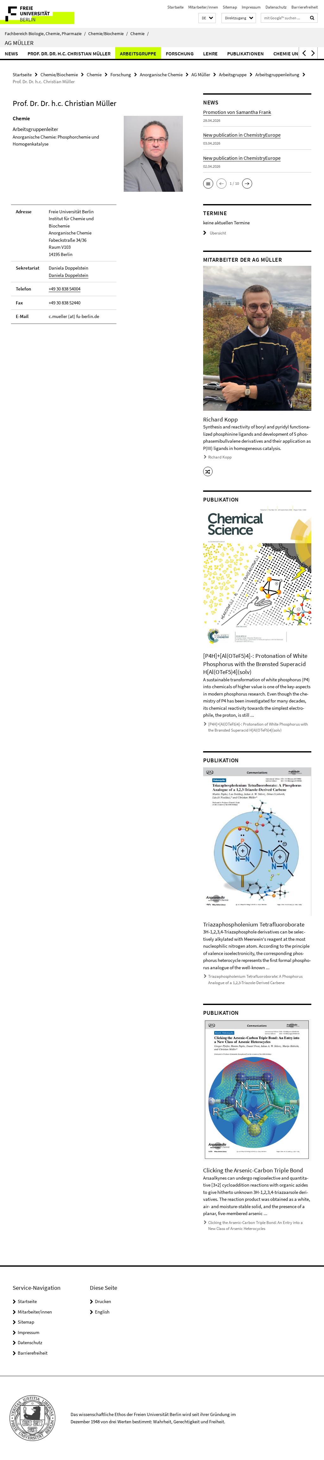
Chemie (139, 33)
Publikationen (245, 53)
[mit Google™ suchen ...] (312, 18)
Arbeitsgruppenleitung (277, 75)
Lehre (210, 53)
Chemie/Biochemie (108, 33)
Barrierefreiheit (304, 7)
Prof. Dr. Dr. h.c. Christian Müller (69, 53)
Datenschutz (276, 7)
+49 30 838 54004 (64, 289)
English (102, 1312)
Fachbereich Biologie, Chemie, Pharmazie (45, 33)
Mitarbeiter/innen (203, 7)
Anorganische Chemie (161, 75)
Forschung (180, 53)
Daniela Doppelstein (68, 275)
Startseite (175, 7)
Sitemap (230, 7)
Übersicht (218, 233)
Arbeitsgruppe (138, 53)
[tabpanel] (98, 222)
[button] (207, 18)
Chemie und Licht (294, 53)
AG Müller (19, 43)
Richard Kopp (220, 457)
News (11, 53)
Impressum (251, 7)
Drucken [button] (103, 1301)
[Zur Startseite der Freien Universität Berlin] (42, 14)
